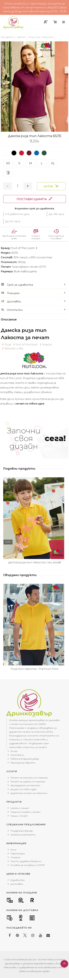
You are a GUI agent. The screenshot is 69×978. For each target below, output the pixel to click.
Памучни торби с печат (25, 812)
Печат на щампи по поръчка (27, 781)
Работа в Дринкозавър (24, 758)
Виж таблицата (25, 271)
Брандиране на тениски (25, 785)
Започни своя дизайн (36, 438)
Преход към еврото (22, 762)
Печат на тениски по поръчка (29, 777)
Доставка (16, 884)
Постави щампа (32, 199)
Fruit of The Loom (23, 248)
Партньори (17, 853)
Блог (13, 849)
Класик (47, 344)
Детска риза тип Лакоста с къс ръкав (34, 562)
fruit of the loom (27, 344)
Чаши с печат (19, 815)
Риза (8, 344)
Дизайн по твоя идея (23, 789)
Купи (48, 186)
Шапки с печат (19, 808)
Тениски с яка (14, 348)
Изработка (17, 880)
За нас (14, 751)
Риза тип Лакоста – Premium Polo (34, 668)
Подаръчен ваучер (21, 830)
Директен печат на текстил (28, 793)
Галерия (15, 857)
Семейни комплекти (22, 834)
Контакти (17, 755)
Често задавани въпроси (25, 861)
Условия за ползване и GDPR (27, 865)
